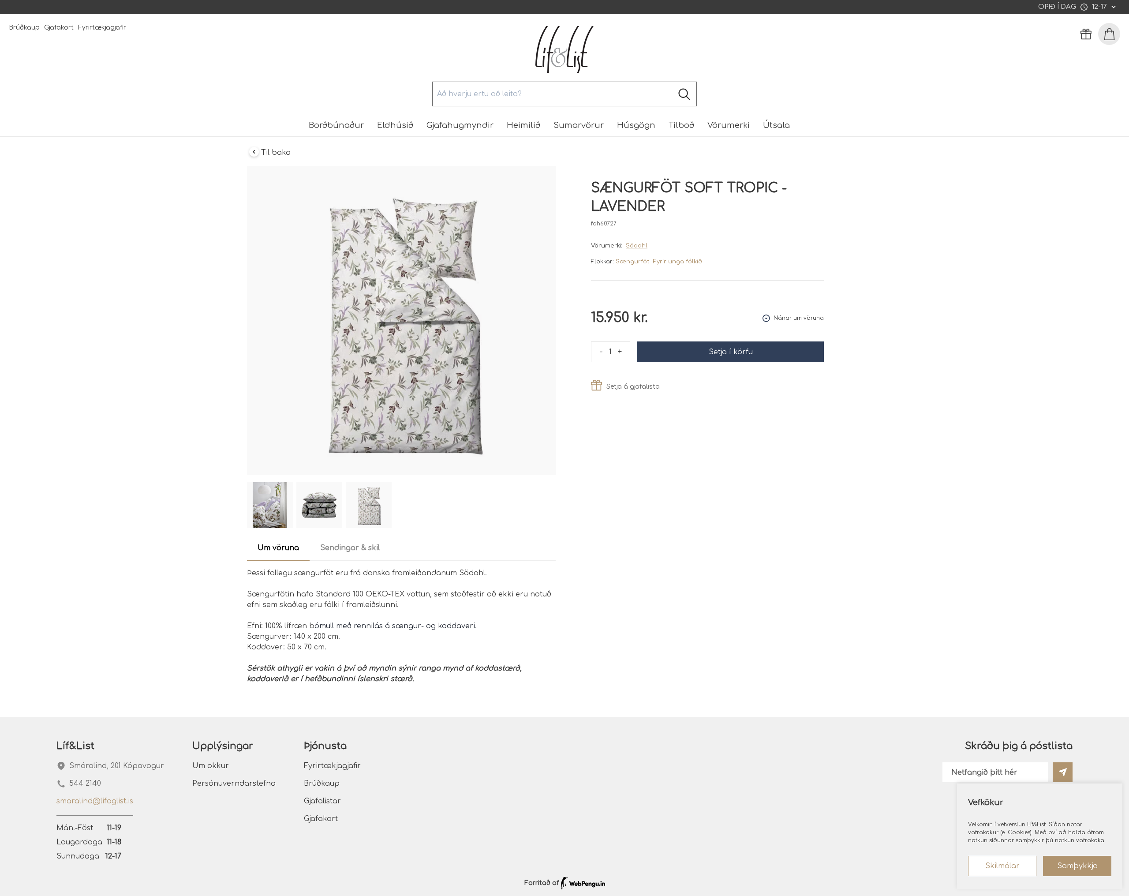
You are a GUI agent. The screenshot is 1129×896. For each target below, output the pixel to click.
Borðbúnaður (336, 125)
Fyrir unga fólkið (677, 262)
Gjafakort (59, 27)
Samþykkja (1077, 866)
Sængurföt (633, 262)
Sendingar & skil (350, 548)
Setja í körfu (731, 352)
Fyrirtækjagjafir (102, 27)
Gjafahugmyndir (459, 125)
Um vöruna (278, 548)
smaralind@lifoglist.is (94, 801)
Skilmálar (1002, 866)
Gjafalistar (322, 801)
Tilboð (681, 125)
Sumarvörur (578, 125)
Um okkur (210, 766)
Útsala (776, 125)
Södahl (636, 246)
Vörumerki (728, 125)
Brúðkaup (24, 27)
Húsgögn (636, 125)
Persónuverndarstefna (234, 783)
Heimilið (523, 125)
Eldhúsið (395, 125)
